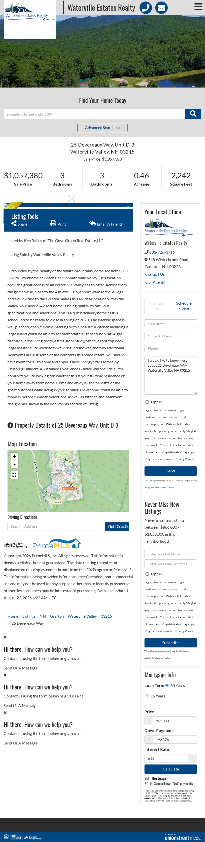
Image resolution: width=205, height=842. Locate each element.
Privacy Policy (184, 459)
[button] (193, 114)
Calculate (171, 768)
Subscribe (171, 642)
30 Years (177, 685)
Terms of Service (161, 487)
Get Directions (118, 526)
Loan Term (154, 685)
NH (43, 616)
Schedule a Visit (184, 306)
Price (149, 711)
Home (13, 616)
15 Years (157, 695)
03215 (106, 616)
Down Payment (158, 730)
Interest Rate (156, 749)
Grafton (57, 616)
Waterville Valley (82, 616)
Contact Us (155, 274)
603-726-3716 (162, 252)
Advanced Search (99, 127)
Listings (29, 616)
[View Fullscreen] (14, 475)
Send (171, 470)
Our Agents (155, 282)
